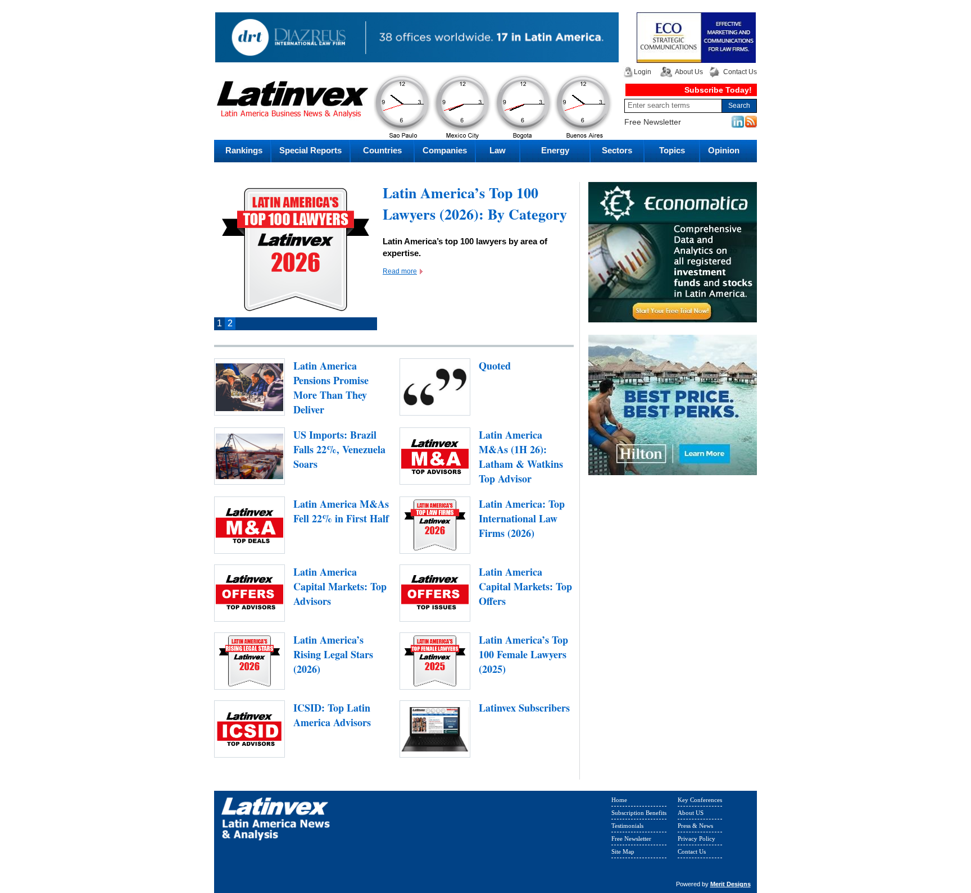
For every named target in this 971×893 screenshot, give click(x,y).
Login (642, 72)
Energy (555, 150)
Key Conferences (700, 799)
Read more (400, 271)
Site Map (622, 851)
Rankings (243, 150)
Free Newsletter (652, 121)
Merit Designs (730, 884)
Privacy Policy (696, 838)
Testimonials (627, 825)
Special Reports (310, 150)
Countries (382, 150)
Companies (445, 150)
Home (619, 799)
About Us (689, 72)
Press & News (695, 825)
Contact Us (740, 72)
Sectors (617, 150)
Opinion (723, 150)
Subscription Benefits (638, 812)
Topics (672, 150)
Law (497, 150)
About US (691, 812)
